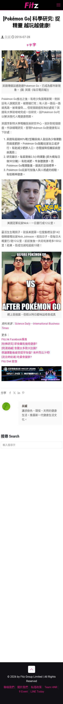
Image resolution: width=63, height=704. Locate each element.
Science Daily (22, 323)
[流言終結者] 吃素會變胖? (17, 357)
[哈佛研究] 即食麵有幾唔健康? (19, 343)
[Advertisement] (31, 485)
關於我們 (22, 687)
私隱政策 (36, 687)
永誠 (8, 37)
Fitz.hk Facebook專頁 (14, 339)
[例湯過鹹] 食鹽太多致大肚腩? (19, 348)
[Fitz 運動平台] (31, 5)
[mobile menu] (58, 5)
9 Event (23, 691)
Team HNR (51, 687)
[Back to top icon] (31, 669)
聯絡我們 (9, 687)
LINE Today (37, 691)
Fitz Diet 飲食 (9, 361)
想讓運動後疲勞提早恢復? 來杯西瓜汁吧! (26, 352)
